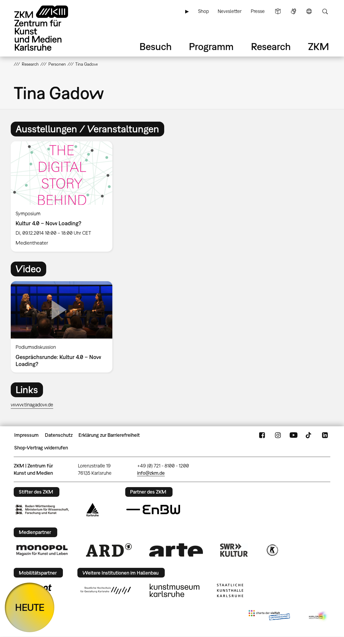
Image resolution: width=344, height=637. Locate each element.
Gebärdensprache (293, 11)
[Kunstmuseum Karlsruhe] (174, 590)
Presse (258, 11)
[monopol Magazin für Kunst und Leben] (42, 550)
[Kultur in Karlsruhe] (272, 550)
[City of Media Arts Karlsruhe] (318, 616)
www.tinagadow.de (32, 404)
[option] (64, 196)
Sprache (309, 11)
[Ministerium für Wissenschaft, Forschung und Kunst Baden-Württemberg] (42, 510)
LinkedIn (325, 435)
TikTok (309, 435)
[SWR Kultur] (234, 550)
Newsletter (230, 11)
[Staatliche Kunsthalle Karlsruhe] (230, 590)
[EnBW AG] (153, 510)
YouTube (293, 435)
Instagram (278, 435)
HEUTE (29, 607)
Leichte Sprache (278, 11)
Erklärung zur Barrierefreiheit (109, 435)
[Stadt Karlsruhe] (92, 509)
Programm (211, 46)
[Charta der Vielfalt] (269, 616)
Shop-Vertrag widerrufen (41, 448)
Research (271, 46)
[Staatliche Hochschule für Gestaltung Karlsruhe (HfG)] (105, 590)
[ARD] (109, 550)
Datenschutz (59, 435)
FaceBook (262, 435)
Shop (203, 11)
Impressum (26, 435)
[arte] (176, 550)
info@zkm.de (151, 473)
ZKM (318, 46)
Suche (325, 11)
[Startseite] (49, 28)
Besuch (155, 46)
